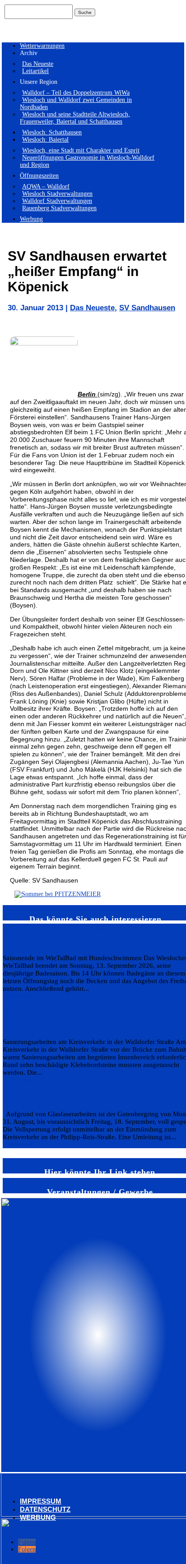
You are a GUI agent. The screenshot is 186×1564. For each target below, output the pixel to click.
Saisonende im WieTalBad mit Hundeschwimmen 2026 (64, 935)
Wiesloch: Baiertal (45, 139)
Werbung (31, 219)
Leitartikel (35, 71)
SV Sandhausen (147, 308)
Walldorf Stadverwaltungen (57, 201)
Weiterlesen (17, 996)
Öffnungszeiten (39, 175)
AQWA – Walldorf (46, 186)
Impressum (40, 1501)
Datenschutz (45, 1509)
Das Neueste (37, 63)
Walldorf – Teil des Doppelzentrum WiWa (76, 92)
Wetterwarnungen (42, 45)
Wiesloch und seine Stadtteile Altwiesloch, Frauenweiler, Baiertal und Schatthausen (75, 118)
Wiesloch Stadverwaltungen (57, 193)
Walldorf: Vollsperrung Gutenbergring (82, 1096)
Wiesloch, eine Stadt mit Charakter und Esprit (81, 150)
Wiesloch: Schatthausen (52, 132)
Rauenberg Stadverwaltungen (59, 208)
